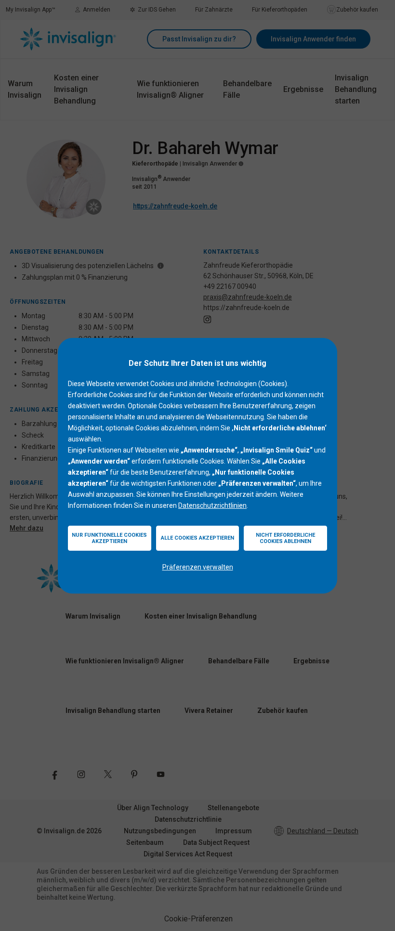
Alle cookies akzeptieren (197, 538)
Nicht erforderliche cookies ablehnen (285, 538)
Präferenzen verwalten (197, 567)
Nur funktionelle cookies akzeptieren (109, 538)
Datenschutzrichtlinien (212, 505)
